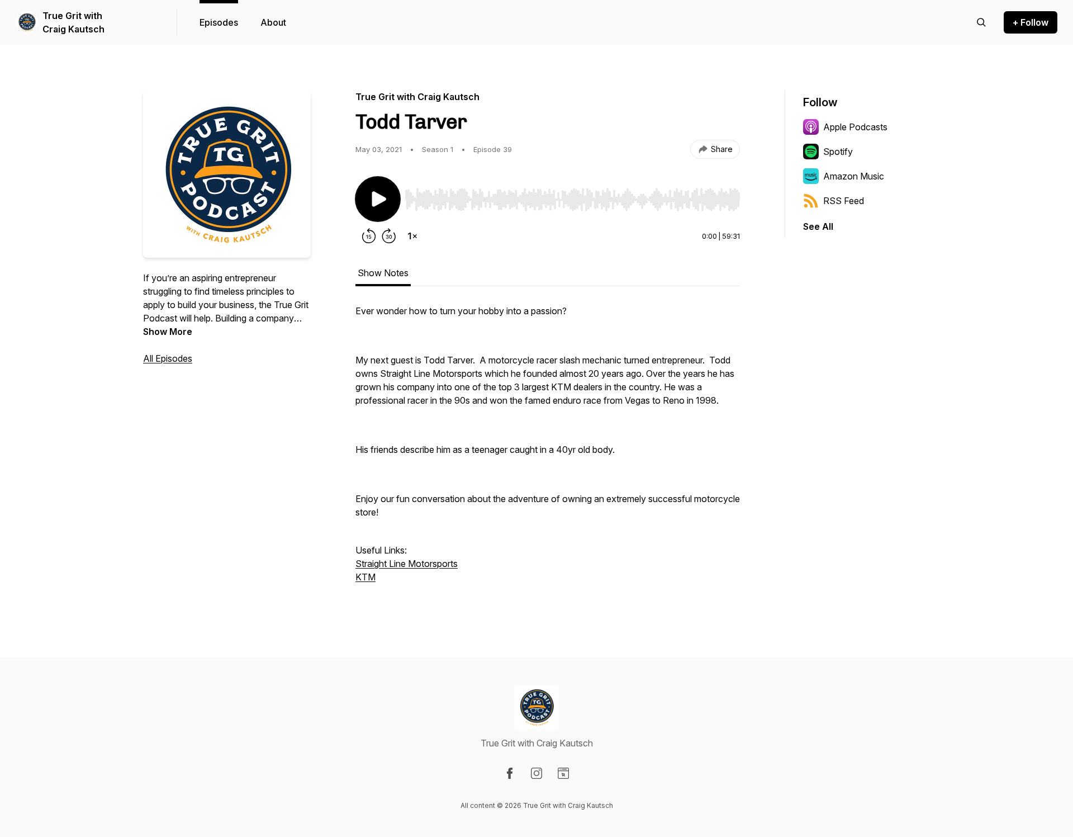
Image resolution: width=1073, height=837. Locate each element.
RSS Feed (843, 200)
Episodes (219, 22)
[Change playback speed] (412, 236)
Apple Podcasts (855, 127)
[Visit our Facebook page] (509, 773)
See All (818, 226)
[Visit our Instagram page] (536, 773)
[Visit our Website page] (563, 773)
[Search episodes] (981, 22)
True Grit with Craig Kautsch (73, 22)
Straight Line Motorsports (406, 563)
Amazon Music (853, 176)
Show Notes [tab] (383, 272)
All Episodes (167, 358)
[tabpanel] (547, 449)
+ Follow (1030, 22)
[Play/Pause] (377, 199)
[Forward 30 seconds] (389, 236)
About (273, 22)
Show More (167, 331)
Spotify (838, 151)
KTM (365, 577)
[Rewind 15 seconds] (369, 236)
